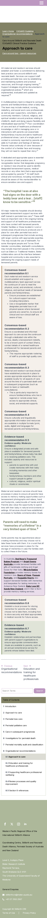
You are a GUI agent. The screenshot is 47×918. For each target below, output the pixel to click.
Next (26, 666)
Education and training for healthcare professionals (19, 764)
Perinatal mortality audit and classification (24, 744)
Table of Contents (11, 700)
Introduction (10, 706)
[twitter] (11, 824)
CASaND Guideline (25, 31)
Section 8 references (18, 790)
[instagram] (18, 824)
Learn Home (8, 31)
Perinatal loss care (13, 719)
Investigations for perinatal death (21, 738)
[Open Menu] (41, 3)
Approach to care (13, 712)
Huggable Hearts (26, 578)
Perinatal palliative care (16, 725)
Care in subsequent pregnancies (20, 732)
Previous (8, 666)
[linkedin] (25, 824)
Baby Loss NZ (32, 586)
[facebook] (5, 824)
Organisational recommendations (17, 34)
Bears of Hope (24, 575)
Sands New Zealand (13, 589)
